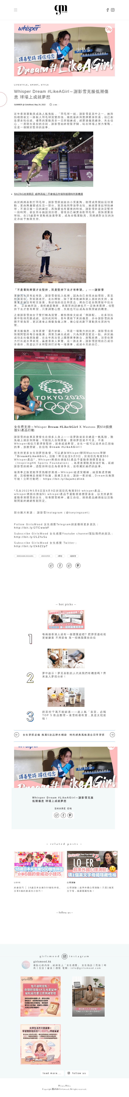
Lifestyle (21, 85)
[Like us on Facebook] (108, 10)
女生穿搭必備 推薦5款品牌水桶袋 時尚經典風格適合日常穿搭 (64, 734)
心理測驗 (71, 882)
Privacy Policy (64, 1086)
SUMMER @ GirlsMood (23, 105)
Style (45, 85)
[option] (38, 872)
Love (17, 882)
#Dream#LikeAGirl (25, 556)
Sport (34, 85)
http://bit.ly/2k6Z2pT (31, 546)
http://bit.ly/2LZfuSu (31, 536)
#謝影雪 (73, 556)
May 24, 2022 (40, 105)
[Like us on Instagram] (112, 10)
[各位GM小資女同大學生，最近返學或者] (40, 1044)
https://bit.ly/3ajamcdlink (64, 478)
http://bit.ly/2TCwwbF (32, 527)
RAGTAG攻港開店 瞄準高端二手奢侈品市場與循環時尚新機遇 (48, 194)
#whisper (45, 556)
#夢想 (60, 556)
